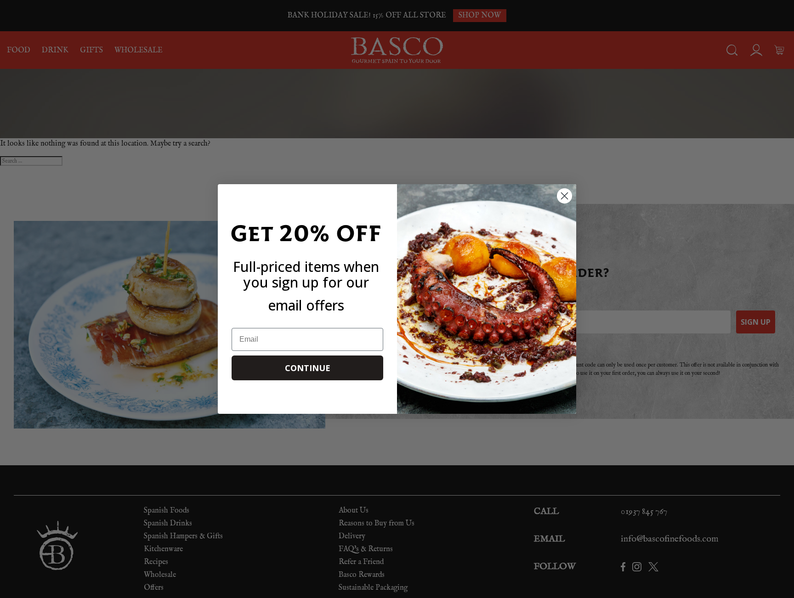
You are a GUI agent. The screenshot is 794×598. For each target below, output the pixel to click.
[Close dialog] (564, 196)
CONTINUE (307, 367)
